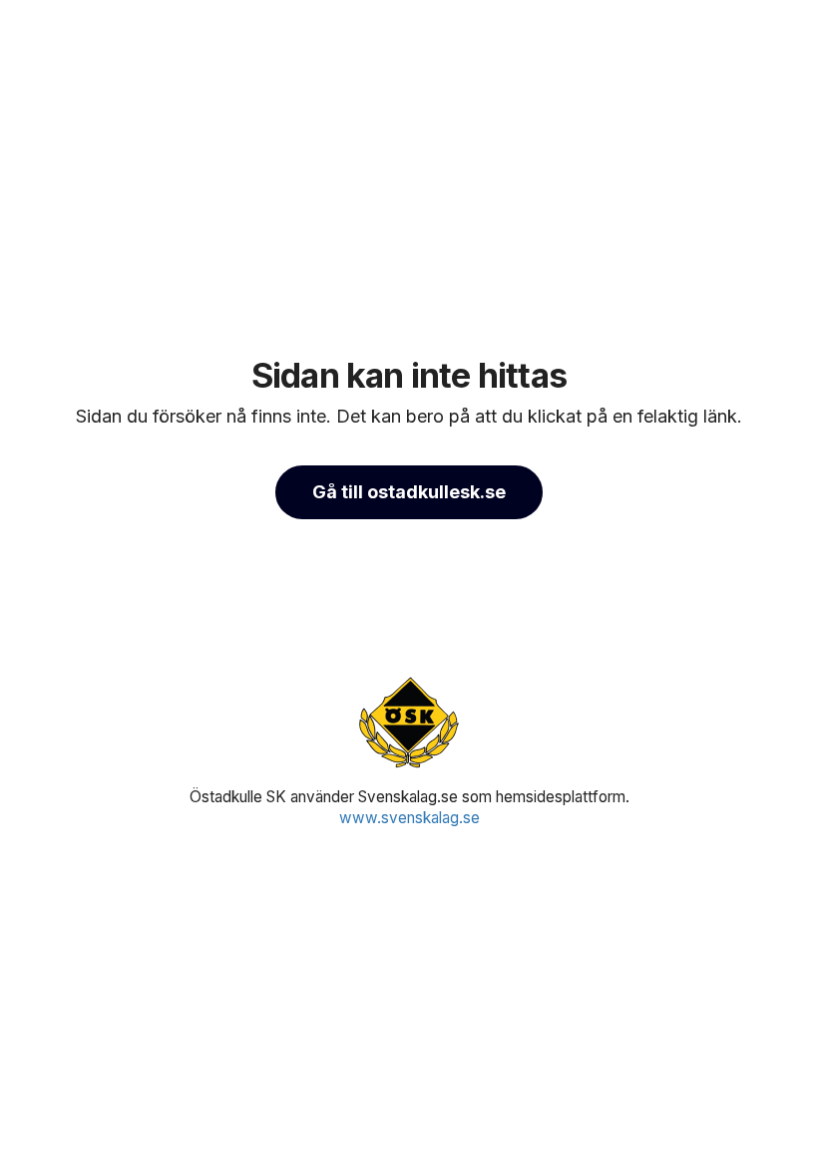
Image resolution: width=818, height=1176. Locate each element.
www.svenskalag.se (409, 817)
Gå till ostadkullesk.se (409, 491)
